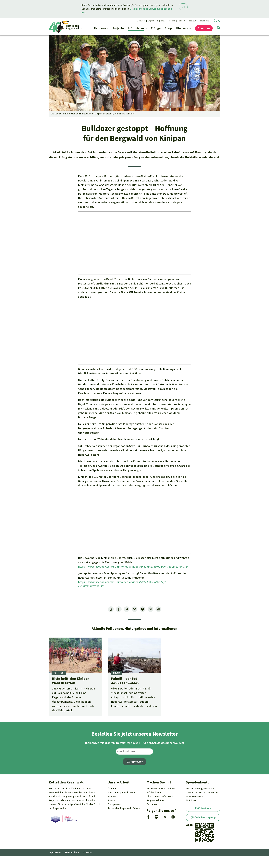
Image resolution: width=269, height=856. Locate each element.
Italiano (181, 21)
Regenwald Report (122, 792)
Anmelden (136, 762)
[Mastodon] (156, 818)
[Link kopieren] (111, 609)
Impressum (55, 852)
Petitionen (161, 788)
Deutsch (141, 21)
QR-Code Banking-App (202, 817)
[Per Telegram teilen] (126, 609)
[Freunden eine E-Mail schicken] (150, 609)
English (151, 21)
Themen (160, 796)
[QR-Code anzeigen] (158, 609)
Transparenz (114, 804)
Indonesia (204, 21)
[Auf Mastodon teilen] (142, 609)
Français (171, 21)
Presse (111, 800)
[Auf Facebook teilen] (119, 609)
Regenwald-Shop (156, 800)
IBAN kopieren (203, 808)
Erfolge (154, 792)
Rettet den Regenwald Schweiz (124, 808)
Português (192, 21)
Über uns (112, 788)
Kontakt (111, 796)
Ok (183, 6)
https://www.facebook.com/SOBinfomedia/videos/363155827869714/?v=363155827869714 (133, 567)
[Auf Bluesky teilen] (134, 609)
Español (161, 21)
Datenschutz (72, 852)
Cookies (87, 852)
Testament (152, 804)
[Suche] (218, 28)
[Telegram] (165, 818)
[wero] (189, 825)
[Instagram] (173, 818)
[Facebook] (148, 818)
